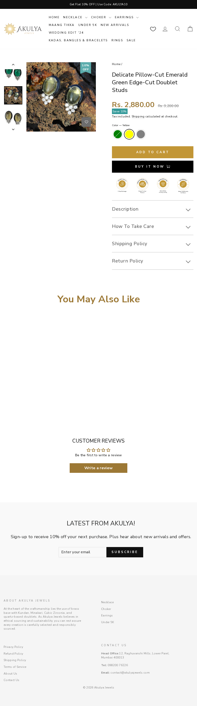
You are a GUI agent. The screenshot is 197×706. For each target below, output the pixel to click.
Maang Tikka (62, 25)
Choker (99, 17)
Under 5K (87, 25)
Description (125, 209)
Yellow (129, 134)
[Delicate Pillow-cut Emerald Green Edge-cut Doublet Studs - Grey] (19, 403)
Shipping (138, 116)
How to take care (133, 226)
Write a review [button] (98, 468)
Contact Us (11, 680)
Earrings (125, 17)
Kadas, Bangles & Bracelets (78, 40)
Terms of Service (15, 667)
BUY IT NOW (150, 166)
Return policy (127, 261)
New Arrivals (115, 25)
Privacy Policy (13, 647)
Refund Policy (13, 654)
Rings (117, 40)
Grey (141, 134)
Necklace (73, 17)
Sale (131, 40)
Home (54, 17)
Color (121, 125)
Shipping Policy (15, 660)
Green (118, 134)
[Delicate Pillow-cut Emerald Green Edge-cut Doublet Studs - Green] (6, 403)
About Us (10, 674)
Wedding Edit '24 (66, 33)
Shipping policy (129, 243)
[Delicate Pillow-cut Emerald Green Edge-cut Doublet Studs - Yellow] (12, 403)
